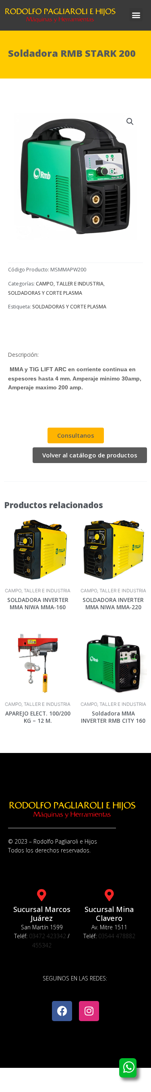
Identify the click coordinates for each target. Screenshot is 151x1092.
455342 (42, 945)
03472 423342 (47, 936)
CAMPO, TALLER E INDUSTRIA (69, 283)
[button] (136, 14)
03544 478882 (116, 936)
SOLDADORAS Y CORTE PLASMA (45, 293)
